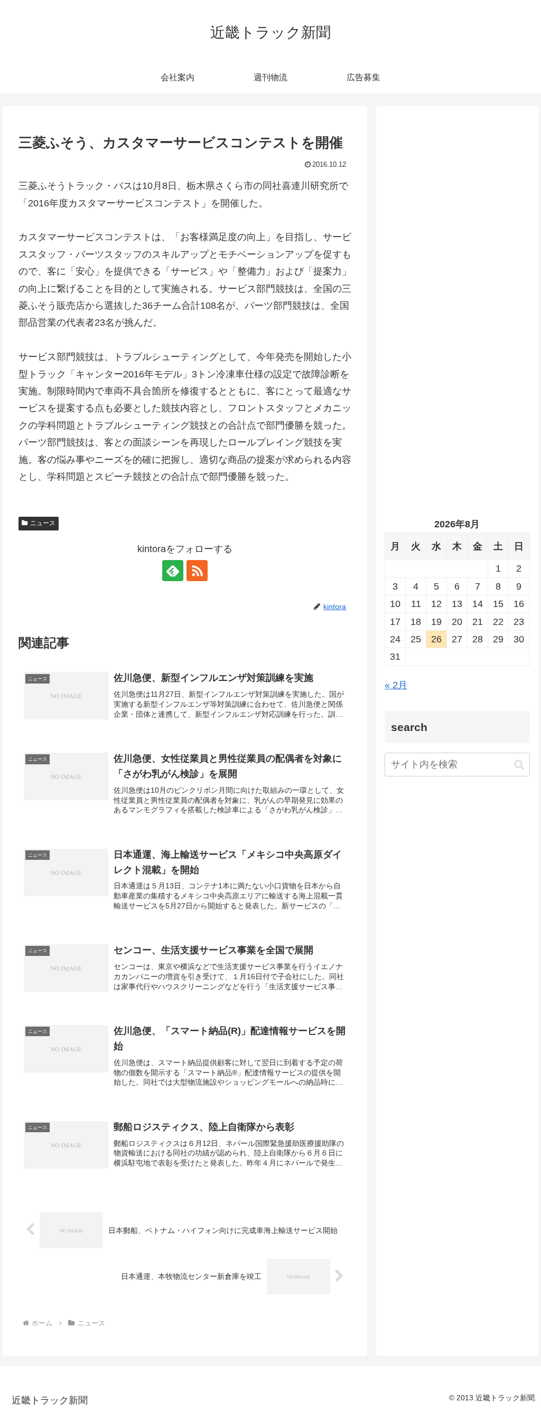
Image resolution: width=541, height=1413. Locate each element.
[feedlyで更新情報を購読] (172, 570)
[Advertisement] (457, 215)
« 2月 (396, 685)
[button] (519, 764)
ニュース (42, 523)
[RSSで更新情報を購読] (197, 570)
